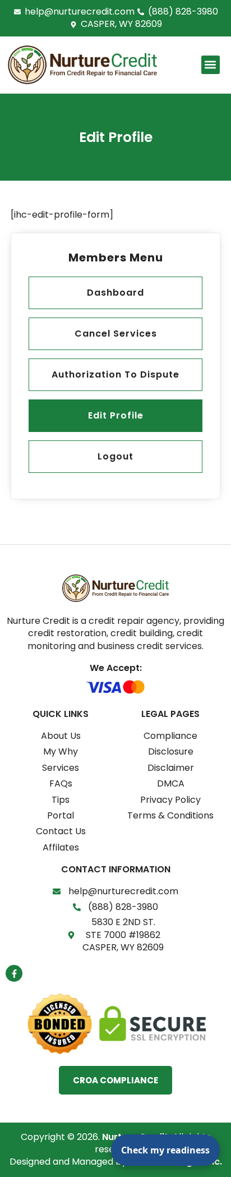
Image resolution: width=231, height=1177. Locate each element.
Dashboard (115, 292)
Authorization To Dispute (115, 374)
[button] (210, 65)
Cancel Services (116, 333)
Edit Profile (116, 415)
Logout (115, 456)
